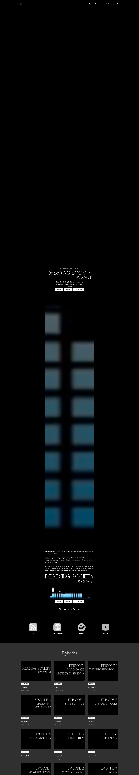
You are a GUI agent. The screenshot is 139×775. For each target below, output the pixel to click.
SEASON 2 (68, 289)
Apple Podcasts (57, 633)
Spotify (81, 633)
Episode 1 (58, 687)
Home (27, 4)
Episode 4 (58, 721)
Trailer (24, 687)
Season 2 (49, 566)
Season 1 (47, 558)
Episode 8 (92, 756)
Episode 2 (92, 687)
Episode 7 (58, 756)
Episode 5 (92, 721)
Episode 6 (25, 756)
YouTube (106, 633)
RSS (33, 633)
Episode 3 (25, 721)
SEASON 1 (59, 289)
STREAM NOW (78, 289)
